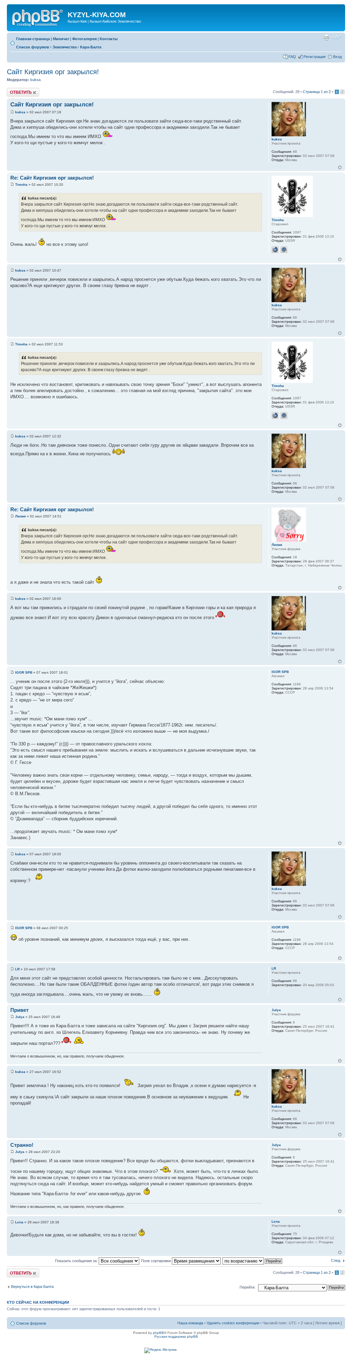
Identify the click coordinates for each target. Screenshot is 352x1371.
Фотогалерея (84, 39)
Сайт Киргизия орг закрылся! (53, 72)
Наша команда (190, 1323)
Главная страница (33, 39)
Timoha (21, 184)
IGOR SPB (23, 672)
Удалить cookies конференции (233, 1323)
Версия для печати (326, 37)
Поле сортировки (156, 1261)
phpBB (158, 1333)
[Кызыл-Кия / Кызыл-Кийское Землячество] (38, 17)
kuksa (35, 80)
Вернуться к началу (340, 167)
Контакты (109, 39)
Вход (337, 57)
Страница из (317, 92)
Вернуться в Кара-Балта (32, 1286)
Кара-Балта (90, 47)
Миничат (61, 39)
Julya (19, 1017)
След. (336, 1260)
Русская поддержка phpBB (176, 1336)
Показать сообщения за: (77, 1261)
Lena (19, 1222)
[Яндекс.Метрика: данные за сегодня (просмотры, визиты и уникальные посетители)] (160, 1350)
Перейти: (247, 1287)
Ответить (15, 90)
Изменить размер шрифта (337, 37)
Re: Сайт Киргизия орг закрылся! (52, 178)
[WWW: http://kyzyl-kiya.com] (275, 249)
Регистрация (315, 57)
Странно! (21, 1145)
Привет (19, 1010)
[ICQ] (283, 249)
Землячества (65, 47)
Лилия (20, 516)
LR (17, 969)
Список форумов (32, 47)
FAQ (292, 57)
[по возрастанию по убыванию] (252, 1261)
